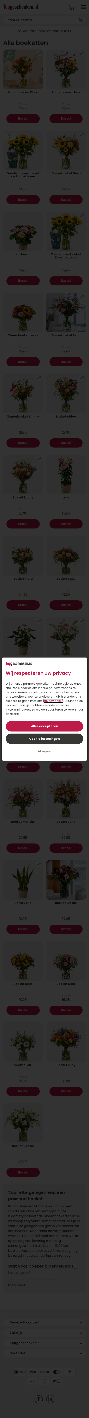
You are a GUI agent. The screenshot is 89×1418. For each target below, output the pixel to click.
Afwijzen (44, 751)
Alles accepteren (44, 726)
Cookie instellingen (44, 739)
